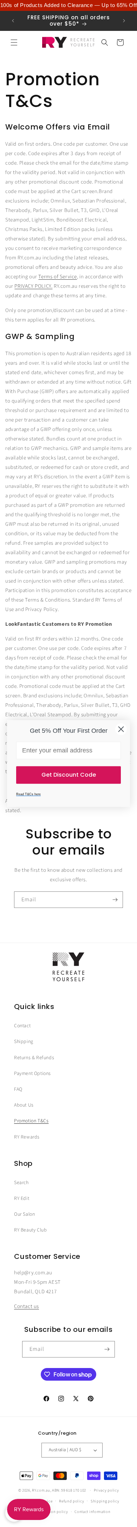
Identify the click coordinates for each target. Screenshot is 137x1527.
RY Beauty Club (30, 1230)
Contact (22, 1025)
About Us (24, 1105)
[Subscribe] (115, 899)
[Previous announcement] (13, 20)
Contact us (26, 1306)
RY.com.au (41, 1490)
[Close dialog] (121, 729)
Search (21, 1182)
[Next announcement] (124, 20)
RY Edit (21, 1198)
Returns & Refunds (34, 1057)
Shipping (23, 1041)
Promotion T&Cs (31, 1120)
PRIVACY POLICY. (33, 286)
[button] (14, 42)
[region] (68, 5)
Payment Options (32, 1073)
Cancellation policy (50, 1511)
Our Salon (24, 1214)
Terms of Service (57, 276)
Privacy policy (106, 1490)
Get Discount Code (68, 775)
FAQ (18, 1089)
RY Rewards (27, 1137)
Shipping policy (105, 1501)
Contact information (92, 1511)
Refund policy (71, 1501)
